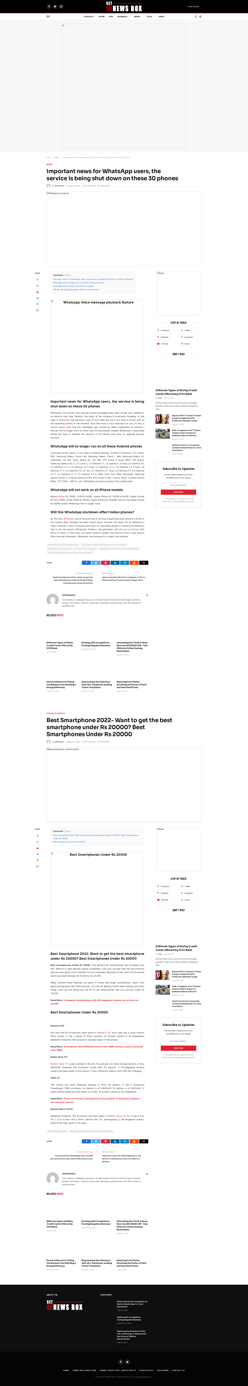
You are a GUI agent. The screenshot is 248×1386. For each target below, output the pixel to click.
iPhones (135, 529)
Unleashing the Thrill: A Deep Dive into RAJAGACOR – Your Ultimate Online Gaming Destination (132, 646)
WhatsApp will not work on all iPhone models (119, 549)
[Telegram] (37, 298)
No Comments (90, 186)
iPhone (61, 496)
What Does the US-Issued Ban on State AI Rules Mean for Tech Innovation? (186, 447)
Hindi (161, 16)
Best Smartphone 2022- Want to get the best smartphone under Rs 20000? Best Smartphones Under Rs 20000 (73, 580)
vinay (160, 398)
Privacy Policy (179, 501)
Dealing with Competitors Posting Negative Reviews (96, 644)
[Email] (37, 310)
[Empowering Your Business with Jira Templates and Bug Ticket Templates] (97, 668)
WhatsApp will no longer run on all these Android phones (72, 549)
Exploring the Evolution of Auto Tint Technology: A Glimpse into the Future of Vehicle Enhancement (131, 1335)
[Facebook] (37, 279)
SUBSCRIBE (193, 6)
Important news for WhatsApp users (63, 545)
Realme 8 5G (104, 1032)
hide (67, 275)
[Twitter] (37, 286)
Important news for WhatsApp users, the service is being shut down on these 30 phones (121, 1158)
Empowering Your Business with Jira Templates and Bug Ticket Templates (97, 684)
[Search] (200, 17)
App (111, 16)
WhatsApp (64, 420)
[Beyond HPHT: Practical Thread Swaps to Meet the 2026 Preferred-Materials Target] (163, 419)
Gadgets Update (56, 713)
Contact (89, 16)
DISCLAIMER (163, 1370)
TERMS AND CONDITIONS (84, 1370)
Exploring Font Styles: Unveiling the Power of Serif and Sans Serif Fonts (132, 684)
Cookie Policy (146, 1370)
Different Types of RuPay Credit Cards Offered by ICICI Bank (60, 645)
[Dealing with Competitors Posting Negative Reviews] (97, 629)
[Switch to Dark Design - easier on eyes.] (196, 16)
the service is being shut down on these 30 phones (104, 545)
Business (122, 16)
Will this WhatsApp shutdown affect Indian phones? (70, 553)
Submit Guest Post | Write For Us (117, 1370)
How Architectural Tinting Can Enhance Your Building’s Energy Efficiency (61, 684)
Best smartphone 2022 (57, 1131)
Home (101, 16)
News (137, 16)
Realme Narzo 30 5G (119, 1116)
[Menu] (48, 17)
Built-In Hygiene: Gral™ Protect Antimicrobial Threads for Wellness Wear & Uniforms (186, 433)
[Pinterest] (37, 304)
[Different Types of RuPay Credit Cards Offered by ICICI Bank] (62, 629)
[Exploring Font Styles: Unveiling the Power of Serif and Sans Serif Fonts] (132, 668)
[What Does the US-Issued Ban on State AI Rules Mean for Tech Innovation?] (163, 448)
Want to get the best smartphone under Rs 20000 (91, 1131)
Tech (149, 16)
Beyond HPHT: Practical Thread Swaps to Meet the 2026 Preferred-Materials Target (186, 418)
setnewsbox (59, 186)
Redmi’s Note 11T (59, 1064)
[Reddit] (37, 292)
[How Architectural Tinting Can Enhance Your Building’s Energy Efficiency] (62, 668)
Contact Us (178, 1370)
